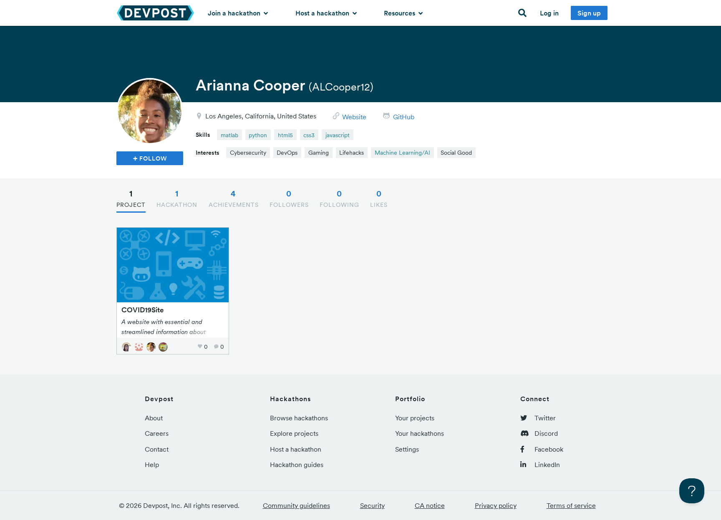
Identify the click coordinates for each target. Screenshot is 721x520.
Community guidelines (296, 505)
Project (131, 198)
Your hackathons (419, 433)
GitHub (403, 117)
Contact (157, 449)
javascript (337, 135)
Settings (407, 449)
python (258, 135)
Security (372, 505)
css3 (309, 135)
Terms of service (571, 505)
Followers (289, 198)
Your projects (414, 418)
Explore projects (294, 433)
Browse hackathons (299, 418)
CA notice (430, 505)
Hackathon (176, 198)
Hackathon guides (296, 464)
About (154, 418)
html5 (285, 135)
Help (152, 464)
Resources (400, 13)
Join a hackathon (235, 13)
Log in (549, 13)
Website (354, 117)
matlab (229, 135)
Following (339, 198)
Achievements (234, 198)
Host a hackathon (323, 13)
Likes (379, 198)
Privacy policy (496, 505)
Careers (157, 433)
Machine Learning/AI (402, 152)
